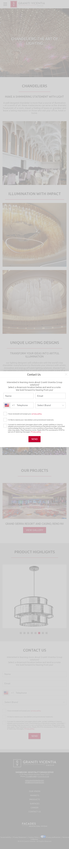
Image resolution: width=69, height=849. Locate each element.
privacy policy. (37, 414)
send (34, 439)
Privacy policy (36, 432)
